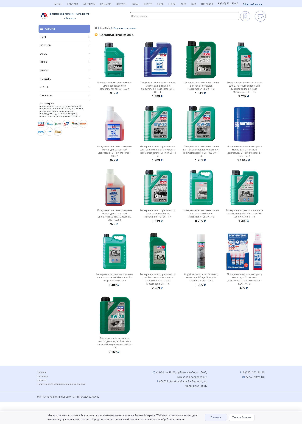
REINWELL (122, 4)
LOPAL (135, 4)
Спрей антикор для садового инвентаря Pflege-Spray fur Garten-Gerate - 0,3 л (201, 277)
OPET (183, 4)
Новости (72, 4)
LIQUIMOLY (106, 4)
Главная (41, 372)
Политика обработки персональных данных (61, 384)
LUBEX (172, 4)
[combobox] (184, 16)
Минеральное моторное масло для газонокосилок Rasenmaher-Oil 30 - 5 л (201, 213)
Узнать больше (241, 417)
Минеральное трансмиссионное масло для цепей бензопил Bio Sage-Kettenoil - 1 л (244, 213)
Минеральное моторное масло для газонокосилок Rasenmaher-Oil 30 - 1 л (201, 85)
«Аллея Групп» (47, 103)
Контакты (89, 4)
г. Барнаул (70, 16)
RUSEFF (148, 4)
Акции (58, 4)
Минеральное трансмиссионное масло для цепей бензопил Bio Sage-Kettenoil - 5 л (114, 277)
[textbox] (184, 16)
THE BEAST (207, 4)
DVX (193, 4)
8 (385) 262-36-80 (228, 3)
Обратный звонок (253, 4)
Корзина (41, 380)
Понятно (216, 417)
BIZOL (160, 4)
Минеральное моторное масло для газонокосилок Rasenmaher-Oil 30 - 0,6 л (114, 85)
